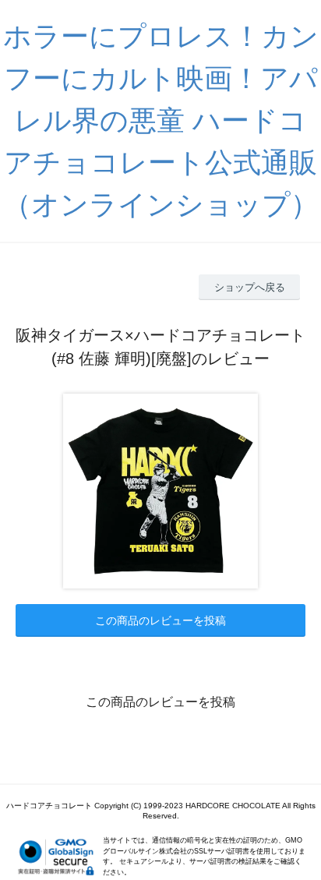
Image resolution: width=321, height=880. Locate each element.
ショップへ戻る (249, 287)
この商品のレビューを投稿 (160, 620)
